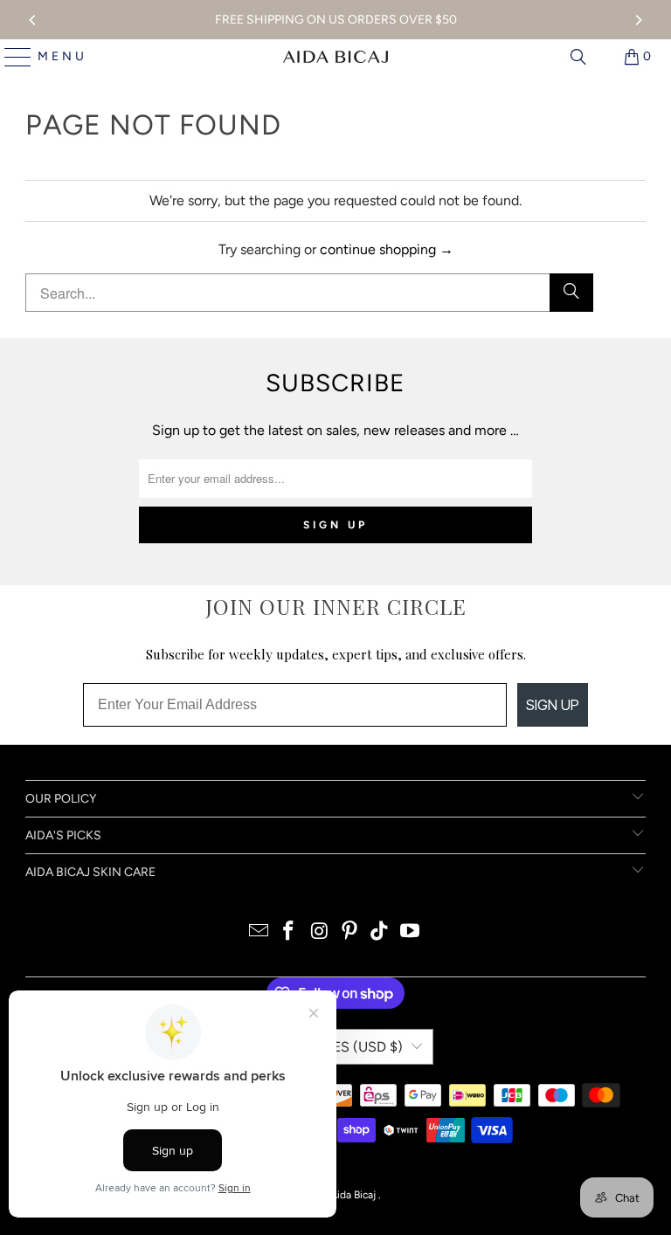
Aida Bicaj (354, 1195)
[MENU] (11, 56)
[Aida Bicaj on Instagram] (320, 932)
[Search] (578, 56)
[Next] (638, 20)
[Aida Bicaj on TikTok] (380, 932)
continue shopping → (386, 249)
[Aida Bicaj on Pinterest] (350, 932)
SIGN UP (552, 705)
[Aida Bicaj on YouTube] (411, 932)
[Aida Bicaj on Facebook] (289, 932)
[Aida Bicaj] (335, 57)
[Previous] (33, 20)
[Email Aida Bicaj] (259, 932)
